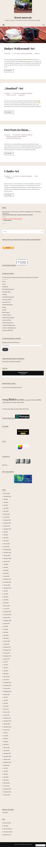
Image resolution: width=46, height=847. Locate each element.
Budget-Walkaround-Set (19, 48)
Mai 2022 (6, 505)
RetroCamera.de (23, 17)
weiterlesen (8, 71)
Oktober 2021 (7, 526)
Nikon (15, 136)
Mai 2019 (6, 597)
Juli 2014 (6, 768)
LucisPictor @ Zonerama (7, 322)
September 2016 (7, 691)
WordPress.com (7, 834)
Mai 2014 (6, 774)
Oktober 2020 (7, 555)
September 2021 (7, 529)
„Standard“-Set (13, 88)
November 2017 (7, 650)
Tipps (15, 95)
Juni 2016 (6, 700)
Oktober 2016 (7, 688)
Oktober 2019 (7, 585)
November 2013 (7, 792)
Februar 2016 (7, 712)
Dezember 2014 (7, 753)
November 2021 (7, 523)
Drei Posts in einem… (17, 130)
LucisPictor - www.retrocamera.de (23, 53)
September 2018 (7, 620)
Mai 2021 (6, 534)
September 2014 (7, 762)
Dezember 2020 (7, 549)
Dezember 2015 (7, 718)
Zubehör (24, 136)
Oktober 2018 (7, 617)
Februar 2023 (7, 493)
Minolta (38, 53)
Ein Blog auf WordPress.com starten (23, 844)
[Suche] (42, 25)
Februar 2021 (7, 543)
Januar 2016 (6, 715)
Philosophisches (6, 402)
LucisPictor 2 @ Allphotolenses (9, 328)
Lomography (27, 400)
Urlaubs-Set (11, 171)
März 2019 (6, 602)
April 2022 (6, 508)
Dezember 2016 (7, 682)
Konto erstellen (7, 823)
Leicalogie (4, 294)
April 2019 (6, 599)
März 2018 (6, 638)
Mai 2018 (6, 632)
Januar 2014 (6, 786)
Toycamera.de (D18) (7, 299)
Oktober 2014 (7, 759)
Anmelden (6, 825)
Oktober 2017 (7, 653)
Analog (5, 399)
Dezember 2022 (7, 496)
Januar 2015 (6, 750)
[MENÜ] (3, 25)
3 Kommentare (9, 177)
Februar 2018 (7, 641)
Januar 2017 (6, 679)
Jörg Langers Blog (6, 291)
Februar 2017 (7, 676)
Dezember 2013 (7, 789)
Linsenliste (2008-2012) (7, 330)
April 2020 (6, 570)
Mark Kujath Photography (8, 289)
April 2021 (6, 537)
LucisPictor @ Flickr (6, 320)
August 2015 (7, 729)
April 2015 (6, 741)
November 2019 (7, 582)
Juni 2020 (6, 564)
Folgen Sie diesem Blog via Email (11, 338)
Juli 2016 (6, 697)
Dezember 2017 (7, 647)
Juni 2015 (6, 735)
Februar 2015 (7, 747)
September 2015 (7, 726)
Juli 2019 (6, 591)
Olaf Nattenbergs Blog (7, 304)
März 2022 (6, 511)
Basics (8, 95)
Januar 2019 (6, 608)
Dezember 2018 (7, 611)
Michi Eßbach (5, 286)
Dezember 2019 (7, 579)
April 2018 (6, 635)
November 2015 (7, 721)
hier (28, 409)
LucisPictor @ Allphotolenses (8, 325)
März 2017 (6, 673)
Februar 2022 (7, 514)
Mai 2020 (6, 567)
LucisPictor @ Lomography (8, 317)
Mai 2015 (6, 738)
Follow (5, 349)
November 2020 (7, 552)
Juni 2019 (6, 594)
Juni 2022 (6, 502)
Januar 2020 (6, 576)
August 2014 (7, 765)
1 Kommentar (21, 95)
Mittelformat (33, 400)
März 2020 (6, 573)
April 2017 (6, 670)
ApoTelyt (4, 309)
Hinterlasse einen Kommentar (13, 138)
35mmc (4, 281)
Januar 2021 (6, 546)
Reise (37, 176)
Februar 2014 (7, 783)
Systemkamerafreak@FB (14, 361)
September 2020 (7, 558)
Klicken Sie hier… (8, 220)
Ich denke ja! (5, 812)
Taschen (19, 136)
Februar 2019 (7, 605)
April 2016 (6, 706)
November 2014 (7, 756)
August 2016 (7, 694)
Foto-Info (4, 277)
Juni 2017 (6, 664)
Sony (12, 95)
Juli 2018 (6, 626)
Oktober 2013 (7, 794)
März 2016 (6, 709)
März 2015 (6, 744)
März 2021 (6, 540)
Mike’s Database (6, 312)
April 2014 (6, 777)
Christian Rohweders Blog (8, 297)
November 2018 (7, 614)
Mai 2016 (6, 703)
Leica (12, 136)
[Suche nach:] (23, 232)
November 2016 (7, 685)
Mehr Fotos (4, 465)
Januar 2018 (6, 644)
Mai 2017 (6, 667)
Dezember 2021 (7, 520)
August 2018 (7, 623)
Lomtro (4, 284)
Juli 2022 (6, 499)
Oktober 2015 (7, 724)
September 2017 (7, 656)
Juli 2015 (6, 732)
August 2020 (7, 561)
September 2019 (7, 588)
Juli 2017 (6, 662)
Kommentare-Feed (8, 831)
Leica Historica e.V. (6, 302)
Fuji (18, 400)
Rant (12, 402)
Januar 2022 (6, 517)
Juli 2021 (6, 532)
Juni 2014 (6, 771)
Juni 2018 (6, 629)
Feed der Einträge (8, 828)
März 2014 (6, 780)
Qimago (4, 307)
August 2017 (7, 659)
